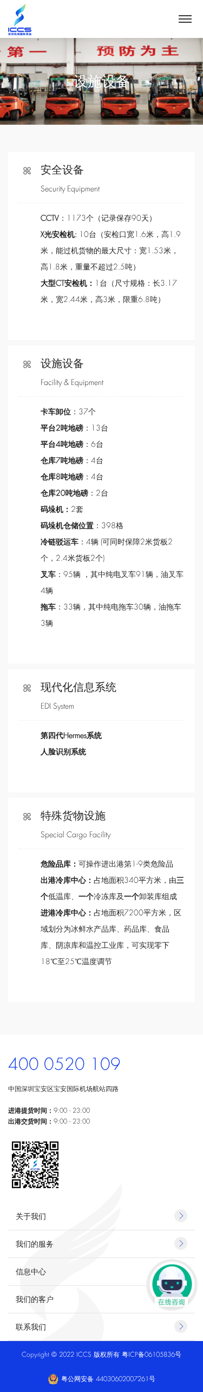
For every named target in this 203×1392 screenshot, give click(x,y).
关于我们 (31, 1216)
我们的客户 (35, 1299)
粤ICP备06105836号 (151, 1354)
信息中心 (31, 1271)
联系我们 (31, 1327)
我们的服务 (35, 1244)
